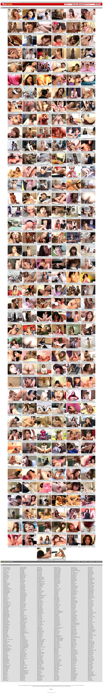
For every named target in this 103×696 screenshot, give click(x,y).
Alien (4, 582)
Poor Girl (72, 610)
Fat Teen (38, 592)
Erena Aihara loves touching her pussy (73, 361)
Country (21, 624)
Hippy (38, 670)
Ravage (72, 629)
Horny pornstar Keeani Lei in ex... (30, 85)
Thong (89, 610)
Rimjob (72, 640)
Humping (55, 574)
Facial (38, 585)
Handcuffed (39, 660)
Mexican (55, 648)
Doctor (21, 664)
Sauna (72, 649)
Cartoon (21, 584)
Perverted (73, 593)
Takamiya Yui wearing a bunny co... (88, 401)
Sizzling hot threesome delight (45, 545)
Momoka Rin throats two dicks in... (73, 532)
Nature (55, 666)
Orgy (12, 126)
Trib (88, 632)
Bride (4, 679)
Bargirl (55, 323)
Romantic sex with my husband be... (73, 335)
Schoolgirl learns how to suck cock (73, 125)
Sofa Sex (89, 567)
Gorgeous (39, 649)
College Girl (22, 615)
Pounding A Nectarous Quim (45, 204)
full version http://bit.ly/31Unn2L (74, 59)
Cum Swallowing (23, 645)
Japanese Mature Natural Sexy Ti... (15, 335)
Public (38, 507)
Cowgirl (24, 126)
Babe (25, 60)
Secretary (73, 651)
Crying (21, 634)
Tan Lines (89, 600)
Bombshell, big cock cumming (45, 374)
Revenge (72, 636)
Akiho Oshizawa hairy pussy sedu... (29, 388)
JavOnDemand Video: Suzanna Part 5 (73, 46)
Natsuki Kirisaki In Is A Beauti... (89, 493)
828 (79, 561)
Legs (55, 609)
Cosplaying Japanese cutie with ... (44, 493)
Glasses (38, 494)
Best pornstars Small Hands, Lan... (15, 20)
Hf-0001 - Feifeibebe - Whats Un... (59, 230)
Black (4, 658)
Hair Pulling (39, 656)
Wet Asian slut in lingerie (16, 177)
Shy (71, 664)
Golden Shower (40, 646)
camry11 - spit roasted (45, 256)
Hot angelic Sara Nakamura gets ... (29, 532)
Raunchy (72, 628)
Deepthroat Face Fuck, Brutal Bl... (15, 164)
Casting (21, 586)
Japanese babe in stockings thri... (15, 204)
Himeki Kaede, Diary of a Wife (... (74, 322)
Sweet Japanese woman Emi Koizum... (44, 20)
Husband (55, 577)
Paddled (72, 581)
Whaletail (89, 664)
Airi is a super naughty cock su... (30, 177)
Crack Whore (22, 627)
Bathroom (5, 628)
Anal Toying (5, 592)
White (89, 666)
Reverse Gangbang (74, 637)
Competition (22, 617)
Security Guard (74, 653)
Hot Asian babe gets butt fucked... (59, 558)
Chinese (12, 47)
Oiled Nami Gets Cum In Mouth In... (29, 440)
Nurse (12, 231)
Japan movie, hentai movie (74, 20)
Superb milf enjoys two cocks (89, 374)
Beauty (4, 635)
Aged (4, 581)
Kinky (55, 597)
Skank (72, 667)
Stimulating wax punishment (59, 427)
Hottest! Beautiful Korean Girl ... (30, 493)
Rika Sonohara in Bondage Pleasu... (59, 72)
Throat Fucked (90, 612)
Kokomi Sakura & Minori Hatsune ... (73, 33)
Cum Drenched (23, 641)
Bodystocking (5, 665)
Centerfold (22, 589)
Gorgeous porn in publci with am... (59, 493)
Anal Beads (5, 587)
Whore (24, 402)
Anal (27, 165)
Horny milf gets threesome (74, 282)
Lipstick (55, 620)
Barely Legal (5, 622)
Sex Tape (72, 656)
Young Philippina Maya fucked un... (88, 519)
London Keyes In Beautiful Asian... (44, 296)
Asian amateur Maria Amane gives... (73, 519)
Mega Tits (56, 642)
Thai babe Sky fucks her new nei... (59, 322)
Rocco (72, 641)
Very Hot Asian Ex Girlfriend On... (44, 282)
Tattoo (89, 602)
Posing (72, 612)
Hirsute (38, 671)
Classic (21, 602)
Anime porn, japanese (45, 230)
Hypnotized (56, 578)
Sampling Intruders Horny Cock (89, 138)
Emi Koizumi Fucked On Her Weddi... (58, 282)
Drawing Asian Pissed (89, 72)
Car (20, 583)
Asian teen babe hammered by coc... (88, 480)
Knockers (56, 600)
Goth (38, 650)
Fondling (38, 614)
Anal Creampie (6, 588)
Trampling (90, 627)
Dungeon (22, 678)
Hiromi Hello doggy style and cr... (59, 374)
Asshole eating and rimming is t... (30, 335)
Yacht (89, 679)
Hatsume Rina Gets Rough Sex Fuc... (15, 453)
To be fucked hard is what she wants (44, 466)
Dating (21, 657)
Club (21, 612)
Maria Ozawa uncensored (30, 401)
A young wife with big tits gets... (30, 59)
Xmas (89, 678)
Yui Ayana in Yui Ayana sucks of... (59, 296)
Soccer (72, 679)
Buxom (21, 578)
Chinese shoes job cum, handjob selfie (15, 46)
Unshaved (90, 646)
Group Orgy (39, 652)
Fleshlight (39, 610)
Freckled (38, 622)
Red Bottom (73, 632)
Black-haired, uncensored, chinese (59, 243)
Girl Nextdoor (39, 640)
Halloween (39, 659)
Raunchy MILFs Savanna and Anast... (14, 414)
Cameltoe (22, 580)
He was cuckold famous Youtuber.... (44, 177)
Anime (38, 231)
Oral (72, 575)
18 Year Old (5, 568)
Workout (89, 672)
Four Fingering (40, 621)
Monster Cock (56, 659)
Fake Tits (38, 586)
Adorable (5, 575)
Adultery (4, 577)
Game (38, 629)
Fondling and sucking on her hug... (15, 256)
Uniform (89, 644)
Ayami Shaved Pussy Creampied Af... (58, 269)
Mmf (55, 657)
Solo (89, 568)
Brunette (26, 47)
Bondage (5, 667)
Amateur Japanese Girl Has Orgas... (59, 164)
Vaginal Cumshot (91, 650)
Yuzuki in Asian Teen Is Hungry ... (74, 256)
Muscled (55, 664)
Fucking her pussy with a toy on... (88, 125)
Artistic (4, 600)
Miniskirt (55, 653)
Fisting (38, 606)
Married (55, 632)
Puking (72, 621)
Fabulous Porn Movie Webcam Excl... (58, 151)
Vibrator (89, 653)
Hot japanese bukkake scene (45, 335)
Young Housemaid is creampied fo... (44, 151)
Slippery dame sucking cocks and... (73, 151)
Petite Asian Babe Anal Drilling (30, 20)
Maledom (56, 630)
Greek (38, 651)
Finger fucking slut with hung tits (74, 190)
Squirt (89, 581)
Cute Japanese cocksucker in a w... (15, 466)
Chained (21, 592)
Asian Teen (5, 602)
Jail (54, 587)
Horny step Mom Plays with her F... (88, 388)
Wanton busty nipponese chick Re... (29, 256)
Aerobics (4, 578)
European (39, 577)
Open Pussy (73, 574)
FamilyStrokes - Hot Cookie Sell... (88, 190)
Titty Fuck (89, 622)
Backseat (5, 612)
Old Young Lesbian (74, 570)
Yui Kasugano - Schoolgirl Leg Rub (88, 256)
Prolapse (72, 615)
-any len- (66, 4)
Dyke (38, 567)
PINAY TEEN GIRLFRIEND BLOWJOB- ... (29, 190)
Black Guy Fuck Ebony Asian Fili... (15, 427)
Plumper (72, 602)
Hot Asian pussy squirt (89, 33)
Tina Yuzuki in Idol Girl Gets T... (45, 72)
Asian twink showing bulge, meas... (44, 125)
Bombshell (5, 666)
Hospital (38, 679)
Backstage (5, 613)
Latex (55, 606)
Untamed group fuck (75, 296)
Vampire (89, 651)
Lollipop (55, 622)
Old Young (73, 569)
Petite (26, 21)
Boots (4, 669)
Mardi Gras (56, 631)
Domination (22, 667)
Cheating (70, 507)
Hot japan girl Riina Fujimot (89, 453)
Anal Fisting (5, 591)
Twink (89, 638)
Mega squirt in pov (46, 190)
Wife (89, 668)
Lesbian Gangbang (57, 611)
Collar (21, 614)
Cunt (21, 649)
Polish (72, 606)
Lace (55, 602)
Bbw (4, 629)
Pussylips (72, 625)
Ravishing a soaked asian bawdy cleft (44, 33)
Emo (38, 571)
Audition (4, 609)
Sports (89, 577)
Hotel (12, 165)
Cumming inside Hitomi (31, 309)
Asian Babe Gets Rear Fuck (74, 217)
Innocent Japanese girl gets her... (59, 532)
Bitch (4, 656)
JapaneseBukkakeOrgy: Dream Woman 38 (29, 33)
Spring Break (90, 579)
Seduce (72, 654)
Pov (71, 613)
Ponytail (72, 608)
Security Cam (73, 652)
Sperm (89, 574)
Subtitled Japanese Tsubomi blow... (59, 401)
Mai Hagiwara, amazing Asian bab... (59, 440)
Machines (56, 628)
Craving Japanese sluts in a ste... (15, 59)
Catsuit (21, 588)
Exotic (38, 34)
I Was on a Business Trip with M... (15, 322)
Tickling (89, 613)
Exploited (38, 582)
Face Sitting (39, 584)
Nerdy (55, 667)
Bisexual (4, 655)
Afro (4, 580)
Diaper (21, 660)
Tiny (88, 617)
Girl (37, 638)
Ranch (72, 627)
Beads (4, 632)
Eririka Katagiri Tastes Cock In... (74, 98)
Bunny (21, 569)
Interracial (12, 349)
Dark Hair (22, 656)
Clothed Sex (22, 610)
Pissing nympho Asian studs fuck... (59, 138)
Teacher (89, 603)
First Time (39, 603)
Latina (40, 139)
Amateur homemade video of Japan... (88, 151)
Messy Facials (56, 646)
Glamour (38, 642)
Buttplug (21, 577)
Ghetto (38, 637)
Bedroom (5, 637)
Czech (21, 652)
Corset (21, 621)
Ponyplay (72, 607)
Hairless (38, 657)
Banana (4, 620)
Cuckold (21, 636)
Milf (55, 34)
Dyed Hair (22, 680)
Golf (38, 648)
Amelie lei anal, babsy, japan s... (30, 217)
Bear (4, 634)
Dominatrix (22, 668)
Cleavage (22, 607)
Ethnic (38, 575)
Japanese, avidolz (46, 46)
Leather (55, 608)
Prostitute (73, 617)
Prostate (72, 616)
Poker (72, 603)
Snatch (72, 677)
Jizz (54, 593)
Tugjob (89, 636)
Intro (55, 584)
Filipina (38, 600)
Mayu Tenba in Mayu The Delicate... (59, 85)
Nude (55, 671)
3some (84, 415)
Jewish (55, 592)
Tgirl (89, 608)
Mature (42, 113)
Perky (72, 592)
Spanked (89, 572)
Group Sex (39, 653)
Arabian (4, 597)
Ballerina (4, 617)
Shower (72, 663)
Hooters (38, 678)
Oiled (25, 507)
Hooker (38, 677)
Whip (89, 665)
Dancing (21, 655)
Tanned (89, 601)
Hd (37, 665)
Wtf (88, 677)
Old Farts (72, 567)
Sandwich (73, 646)
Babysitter (5, 611)
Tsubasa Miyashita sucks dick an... (29, 453)
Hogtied (38, 674)
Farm (38, 587)
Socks (72, 680)
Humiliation (56, 573)
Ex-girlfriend (39, 578)
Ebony (38, 568)
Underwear (90, 642)
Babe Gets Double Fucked (59, 361)
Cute (41, 21)
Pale (72, 584)
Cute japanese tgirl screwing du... (30, 296)
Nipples (9, 257)
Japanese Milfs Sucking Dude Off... (59, 545)
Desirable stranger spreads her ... (30, 414)
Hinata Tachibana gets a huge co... (15, 545)
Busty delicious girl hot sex (59, 453)
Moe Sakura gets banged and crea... (73, 348)
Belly (4, 640)
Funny (38, 625)
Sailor (72, 645)
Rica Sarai (90, 204)
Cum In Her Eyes (23, 643)
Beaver (4, 636)
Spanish (89, 571)
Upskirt (89, 648)
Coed (21, 613)
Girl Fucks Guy (40, 639)
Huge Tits (56, 571)
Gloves (38, 645)
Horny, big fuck (17, 72)
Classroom (22, 603)
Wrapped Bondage (91, 674)
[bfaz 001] (90, 348)
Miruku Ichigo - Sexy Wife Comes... (88, 322)
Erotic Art (38, 573)
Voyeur (89, 656)
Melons (55, 643)
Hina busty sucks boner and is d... (30, 230)
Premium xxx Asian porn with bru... (88, 361)
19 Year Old (5, 569)
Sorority (89, 570)
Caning (21, 582)
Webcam (89, 659)
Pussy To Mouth (74, 624)
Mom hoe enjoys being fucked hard (15, 388)
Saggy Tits (73, 644)
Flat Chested (39, 609)
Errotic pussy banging (31, 72)
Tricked (89, 634)
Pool (72, 609)
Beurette (4, 642)
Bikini (4, 653)
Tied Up (89, 614)
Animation (5, 593)
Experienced (39, 581)
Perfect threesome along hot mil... (74, 440)
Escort (38, 574)
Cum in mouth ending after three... (88, 414)
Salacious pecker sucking (89, 230)
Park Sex (72, 588)
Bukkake (21, 568)
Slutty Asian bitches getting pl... (89, 20)
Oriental (86, 113)
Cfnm (21, 591)
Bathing (4, 627)
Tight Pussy (90, 616)
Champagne (22, 593)
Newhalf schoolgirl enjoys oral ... (45, 348)
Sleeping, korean (75, 453)
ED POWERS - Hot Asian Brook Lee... (88, 545)
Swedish (89, 594)
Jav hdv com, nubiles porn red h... (59, 204)
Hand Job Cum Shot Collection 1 (59, 177)
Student (89, 587)
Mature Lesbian (57, 639)
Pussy (24, 21)
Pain (72, 582)
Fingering (56, 73)
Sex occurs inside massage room (74, 414)
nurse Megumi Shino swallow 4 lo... (15, 230)
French (38, 623)
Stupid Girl (90, 588)
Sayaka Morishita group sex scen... (44, 98)
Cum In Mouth (22, 644)
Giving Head (39, 641)
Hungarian (56, 575)
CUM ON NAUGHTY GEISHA (60, 506)
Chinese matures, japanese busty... (15, 480)
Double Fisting (23, 671)
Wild (52, 349)
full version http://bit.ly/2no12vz (30, 322)
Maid (55, 629)
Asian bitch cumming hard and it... (30, 269)
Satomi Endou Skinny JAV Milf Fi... (73, 506)
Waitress (89, 657)
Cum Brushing (22, 639)
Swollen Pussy (90, 597)
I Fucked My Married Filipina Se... (30, 374)
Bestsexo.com (7, 4)
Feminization (39, 597)
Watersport (90, 658)
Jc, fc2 (32, 112)
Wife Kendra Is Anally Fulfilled (30, 164)
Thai (41, 244)
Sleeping (72, 671)
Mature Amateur (57, 638)
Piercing (72, 597)
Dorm (21, 669)
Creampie (42, 47)
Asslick (4, 608)
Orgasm (72, 577)
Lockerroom (56, 621)
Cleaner (21, 606)
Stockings (89, 583)
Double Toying (22, 673)
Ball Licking (5, 616)
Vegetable (90, 652)
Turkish (89, 637)
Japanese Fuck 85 (31, 138)
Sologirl (89, 569)
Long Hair (56, 623)
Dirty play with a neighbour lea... (30, 361)
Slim (72, 672)
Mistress (55, 656)
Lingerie (71, 244)
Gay (38, 139)
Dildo (55, 310)
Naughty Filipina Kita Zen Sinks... (88, 282)
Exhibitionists (39, 579)
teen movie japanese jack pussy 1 (59, 20)
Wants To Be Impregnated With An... (88, 309)
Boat (4, 664)
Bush (21, 571)
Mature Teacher (57, 640)
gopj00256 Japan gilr (46, 414)
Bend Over (5, 641)
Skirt (72, 669)
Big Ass (4, 644)
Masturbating (42, 60)
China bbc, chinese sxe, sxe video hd (88, 243)
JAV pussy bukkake (46, 322)
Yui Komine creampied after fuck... (74, 85)
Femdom (38, 596)
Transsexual (90, 630)
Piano (72, 596)
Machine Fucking (57, 627)
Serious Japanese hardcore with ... (88, 466)
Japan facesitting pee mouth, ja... (30, 125)
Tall (88, 599)
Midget (55, 649)
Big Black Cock (6, 645)
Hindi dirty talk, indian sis (45, 440)
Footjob (42, 165)
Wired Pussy (90, 671)
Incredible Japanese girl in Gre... (74, 388)
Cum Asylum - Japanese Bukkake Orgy (15, 125)
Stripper (89, 586)
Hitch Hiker (39, 672)
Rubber (72, 642)
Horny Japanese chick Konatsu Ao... (15, 33)
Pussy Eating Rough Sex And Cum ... (58, 190)
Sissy (72, 666)
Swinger (89, 596)
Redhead (72, 634)
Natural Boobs (56, 665)
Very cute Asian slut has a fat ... (59, 480)
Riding (72, 639)
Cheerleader (22, 595)
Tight (89, 615)
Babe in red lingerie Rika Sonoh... (88, 98)
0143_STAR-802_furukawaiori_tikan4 (73, 374)
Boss (4, 671)
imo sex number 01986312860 (15, 85)
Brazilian (4, 678)
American (5, 584)
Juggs (55, 594)
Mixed (21, 21)
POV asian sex (90, 532)
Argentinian (5, 598)
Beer (4, 638)
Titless (89, 620)
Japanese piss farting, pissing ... (45, 558)
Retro (72, 635)
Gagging (38, 628)
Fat (37, 481)
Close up (21, 609)
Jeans (55, 589)
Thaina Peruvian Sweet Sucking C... (73, 204)
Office (9, 218)
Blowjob (18, 138)
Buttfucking (22, 574)
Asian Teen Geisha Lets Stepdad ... (15, 151)
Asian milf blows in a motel (89, 164)
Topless (89, 624)
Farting (38, 588)
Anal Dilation (5, 589)
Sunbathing (90, 592)
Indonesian (56, 580)
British (4, 680)
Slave (72, 670)
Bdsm (53, 310)
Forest (38, 620)
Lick (54, 615)
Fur (37, 626)
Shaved (72, 657)
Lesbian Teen (56, 612)
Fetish (68, 73)
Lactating (55, 603)
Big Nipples (5, 650)
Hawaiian (38, 664)
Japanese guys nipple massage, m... (44, 85)
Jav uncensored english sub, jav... (15, 493)
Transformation (91, 629)
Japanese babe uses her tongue (45, 217)
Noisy (55, 670)
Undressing (90, 643)
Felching (38, 594)
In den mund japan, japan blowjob (15, 269)
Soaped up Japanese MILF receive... (44, 361)
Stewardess (90, 582)
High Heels (39, 669)
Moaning (55, 658)
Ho (37, 673)
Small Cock (73, 673)
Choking (21, 597)
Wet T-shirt (90, 663)
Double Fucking (23, 672)
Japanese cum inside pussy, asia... (29, 506)
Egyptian (38, 569)
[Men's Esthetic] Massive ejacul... (30, 151)
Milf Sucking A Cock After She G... (30, 282)
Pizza (72, 599)
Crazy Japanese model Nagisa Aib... (73, 72)
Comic (21, 616)
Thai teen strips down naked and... (59, 335)
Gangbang (27, 520)
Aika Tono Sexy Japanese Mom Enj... (58, 414)
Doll (21, 666)
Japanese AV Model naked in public (44, 506)
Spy (88, 580)
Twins (89, 639)
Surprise (89, 593)
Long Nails (56, 625)
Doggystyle (70, 494)
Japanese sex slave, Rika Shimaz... (15, 440)
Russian (72, 643)
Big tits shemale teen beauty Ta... (74, 401)
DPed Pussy (22, 654)
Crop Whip (22, 630)
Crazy (21, 628)
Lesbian (55, 610)
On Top (72, 573)
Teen (89, 606)
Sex (11, 34)
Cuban (21, 635)
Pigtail (72, 598)
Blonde (4, 660)
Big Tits (4, 651)
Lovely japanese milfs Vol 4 (89, 440)
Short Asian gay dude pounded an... (44, 138)
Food (38, 615)
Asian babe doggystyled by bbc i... (88, 217)
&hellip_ (47, 453)
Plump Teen (73, 601)
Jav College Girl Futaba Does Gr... (44, 401)
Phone (72, 595)
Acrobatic (5, 574)
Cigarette (22, 600)
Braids (4, 677)
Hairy (38, 658)
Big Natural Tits (6, 649)
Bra (3, 674)
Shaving (72, 658)
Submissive (90, 589)
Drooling (21, 677)
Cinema (21, 601)
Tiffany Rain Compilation (89, 427)
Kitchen (55, 599)
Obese (55, 678)
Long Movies (98, 561)
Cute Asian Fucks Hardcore (59, 112)
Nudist (55, 672)
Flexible (38, 611)
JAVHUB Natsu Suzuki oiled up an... (44, 59)
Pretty (72, 614)
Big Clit (4, 646)
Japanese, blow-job (75, 545)
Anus (4, 596)
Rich (72, 638)
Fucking (53, 139)
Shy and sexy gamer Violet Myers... (15, 519)
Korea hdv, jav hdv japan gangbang (29, 519)
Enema (38, 572)
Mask (55, 634)
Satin (72, 648)
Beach (4, 631)
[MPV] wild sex (46, 519)
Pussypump (73, 626)
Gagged (38, 627)
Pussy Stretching (74, 623)
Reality (72, 631)
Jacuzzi (55, 586)
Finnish (38, 602)
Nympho (55, 677)
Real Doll (72, 630)
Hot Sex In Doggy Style (74, 230)
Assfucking (5, 606)
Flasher (38, 608)
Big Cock (4, 648)
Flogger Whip (39, 612)
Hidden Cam (39, 668)
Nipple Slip (56, 668)
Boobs (24, 60)
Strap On (89, 585)
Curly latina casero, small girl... (30, 98)
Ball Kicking (5, 615)
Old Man (72, 568)
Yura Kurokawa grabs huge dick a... (29, 243)
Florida (38, 613)
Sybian (89, 598)
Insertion (55, 581)
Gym (38, 654)
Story (89, 584)
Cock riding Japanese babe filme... (30, 466)
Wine (89, 670)
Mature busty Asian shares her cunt (15, 532)
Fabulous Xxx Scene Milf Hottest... (73, 164)
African (4, 579)
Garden (38, 632)
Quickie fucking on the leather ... (74, 112)
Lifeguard (56, 616)
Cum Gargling (22, 642)
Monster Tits (56, 660)
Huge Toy (56, 572)
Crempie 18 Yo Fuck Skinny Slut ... (88, 85)
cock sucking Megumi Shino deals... (59, 98)
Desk (21, 659)
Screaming (73, 650)
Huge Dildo (56, 570)
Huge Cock (56, 569)
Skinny (11, 152)
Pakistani (72, 583)
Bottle (4, 672)
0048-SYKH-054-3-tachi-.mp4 (30, 427)
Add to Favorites (8, 561)
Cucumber (22, 637)
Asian (12, 21)
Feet (38, 593)
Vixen (89, 655)
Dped (21, 674)
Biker (4, 652)
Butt (21, 573)
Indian (55, 579)
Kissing (55, 598)
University (90, 645)
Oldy (72, 571)
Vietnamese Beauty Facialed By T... (29, 46)
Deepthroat (9, 21)
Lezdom (55, 613)
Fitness (38, 607)
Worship (89, 673)
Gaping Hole (39, 631)
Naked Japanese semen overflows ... (59, 125)
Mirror (55, 654)
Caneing (21, 581)
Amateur (68, 21)
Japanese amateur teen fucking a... (15, 190)
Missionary (56, 655)
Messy (55, 645)
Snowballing (73, 678)
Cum (21, 638)
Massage (9, 47)
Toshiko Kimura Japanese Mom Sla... (44, 427)
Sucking (12, 415)
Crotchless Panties (23, 632)
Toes (89, 623)
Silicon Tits (73, 665)
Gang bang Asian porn (45, 388)
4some (4, 572)
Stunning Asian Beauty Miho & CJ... (59, 256)
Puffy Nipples (73, 620)
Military (55, 651)
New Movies (91, 561)
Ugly (89, 640)
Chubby (21, 598)
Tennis (89, 607)
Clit (20, 608)
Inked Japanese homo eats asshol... (15, 506)
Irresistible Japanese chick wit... (30, 204)
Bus (21, 570)
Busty (21, 572)
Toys (89, 625)
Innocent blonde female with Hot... (74, 138)
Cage (21, 579)
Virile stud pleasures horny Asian (15, 296)
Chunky (21, 599)
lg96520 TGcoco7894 (46, 164)
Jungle (55, 596)
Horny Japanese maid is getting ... (15, 112)
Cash (21, 585)
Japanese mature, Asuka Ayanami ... (44, 112)
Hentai (38, 666)
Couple (21, 625)
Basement (5, 625)
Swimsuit (89, 595)
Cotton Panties (23, 622)
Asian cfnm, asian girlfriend (16, 361)
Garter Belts (39, 634)
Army (4, 599)
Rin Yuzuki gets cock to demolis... (59, 466)
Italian (55, 585)
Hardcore (24, 34)
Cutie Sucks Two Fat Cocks (45, 480)
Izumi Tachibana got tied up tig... (59, 309)
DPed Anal (22, 653)
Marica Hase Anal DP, (16, 348)
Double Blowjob (23, 670)
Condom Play (22, 620)
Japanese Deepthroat (16, 309)
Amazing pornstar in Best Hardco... (29, 480)
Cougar (12, 336)
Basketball (5, 626)
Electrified (39, 570)
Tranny (89, 628)
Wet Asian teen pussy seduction (45, 309)
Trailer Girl (90, 626)
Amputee (5, 585)
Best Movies (84, 561)
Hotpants (55, 567)
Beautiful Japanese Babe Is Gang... (73, 466)
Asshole (4, 607)
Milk (54, 652)
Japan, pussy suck (90, 59)
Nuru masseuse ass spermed (59, 388)
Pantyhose (73, 587)
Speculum (90, 573)
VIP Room (90, 649)
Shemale (38, 244)
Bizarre (56, 402)
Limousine (56, 617)
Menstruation (56, 644)
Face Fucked (39, 583)
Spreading (90, 578)
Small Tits (73, 674)
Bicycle (4, 643)
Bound (4, 673)
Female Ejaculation (40, 595)
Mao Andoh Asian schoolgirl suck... (88, 112)
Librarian (55, 614)
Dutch (21, 679)
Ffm (38, 599)
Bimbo (4, 654)
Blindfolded (5, 659)
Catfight (21, 587)
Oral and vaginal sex (60, 59)
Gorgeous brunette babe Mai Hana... (59, 217)
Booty (4, 670)
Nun (55, 673)
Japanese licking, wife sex (45, 269)
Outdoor (24, 47)
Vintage (89, 654)
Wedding (89, 660)
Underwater (90, 641)
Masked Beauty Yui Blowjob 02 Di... (88, 506)
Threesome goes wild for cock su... (59, 348)
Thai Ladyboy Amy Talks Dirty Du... (44, 243)
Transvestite (90, 631)
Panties (72, 585)
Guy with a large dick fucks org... (74, 427)
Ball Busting (5, 614)
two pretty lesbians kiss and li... (15, 243)
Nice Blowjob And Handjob (59, 46)
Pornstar (72, 611)
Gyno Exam (39, 655)
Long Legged (56, 624)
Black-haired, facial (16, 217)
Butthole (21, 575)
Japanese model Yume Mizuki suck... (88, 296)
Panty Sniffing (73, 586)
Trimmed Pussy (91, 635)
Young (89, 680)
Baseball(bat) (5, 624)
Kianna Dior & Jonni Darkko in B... (74, 177)
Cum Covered (22, 640)
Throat (89, 611)
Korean (55, 601)
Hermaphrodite (40, 667)
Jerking (38, 126)
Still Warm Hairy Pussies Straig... (74, 480)
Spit (88, 575)
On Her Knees (73, 572)
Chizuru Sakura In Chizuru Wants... (88, 46)
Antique (4, 595)
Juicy (55, 595)
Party (70, 139)
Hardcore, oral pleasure (16, 98)
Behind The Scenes (7, 639)
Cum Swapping (23, 646)
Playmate (72, 600)
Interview (55, 583)
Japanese (38, 21)
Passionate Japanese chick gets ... (73, 493)
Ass (67, 205)
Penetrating (73, 591)
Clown (21, 611)
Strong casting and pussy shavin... (59, 33)
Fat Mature (39, 591)
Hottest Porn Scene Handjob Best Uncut (29, 545)
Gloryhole (39, 644)
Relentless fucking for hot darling (74, 309)
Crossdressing (23, 631)
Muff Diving (56, 663)
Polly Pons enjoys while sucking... (74, 243)
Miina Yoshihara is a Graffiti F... (74, 269)
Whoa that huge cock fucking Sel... (88, 177)
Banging (4, 621)
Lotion (55, 626)
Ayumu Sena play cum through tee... (15, 374)
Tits (11, 60)
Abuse (50, 689)
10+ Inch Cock (6, 567)
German (38, 636)
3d (3, 570)
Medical (55, 641)
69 (3, 573)
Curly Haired (22, 650)
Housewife (56, 568)
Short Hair (73, 660)
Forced (38, 617)
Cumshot (21, 648)
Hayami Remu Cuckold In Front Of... (88, 335)
